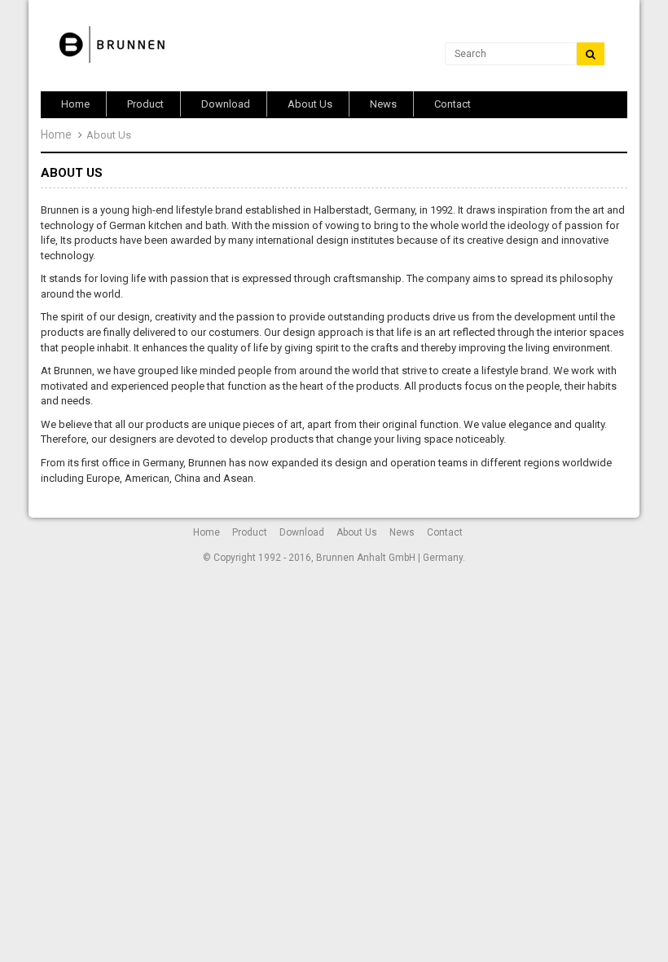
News (402, 532)
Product (249, 532)
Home (56, 134)
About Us (356, 532)
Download (301, 532)
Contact (445, 532)
